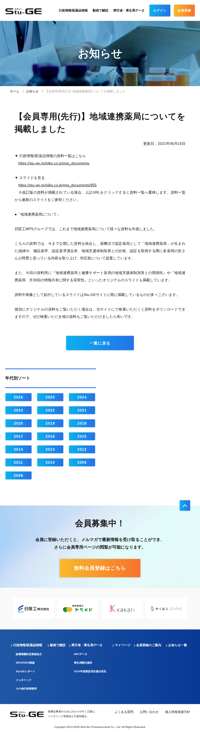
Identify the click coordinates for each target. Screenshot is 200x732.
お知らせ (32, 91)
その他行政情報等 (26, 688)
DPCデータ (80, 654)
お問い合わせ (149, 712)
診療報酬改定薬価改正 (29, 654)
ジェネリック (24, 680)
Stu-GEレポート (25, 671)
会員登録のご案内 (148, 645)
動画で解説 (100, 10)
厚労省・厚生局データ (129, 10)
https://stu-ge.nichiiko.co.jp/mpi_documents (53, 163)
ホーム (14, 91)
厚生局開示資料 (83, 662)
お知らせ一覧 (177, 645)
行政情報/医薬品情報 (73, 10)
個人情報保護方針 (177, 712)
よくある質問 (124, 712)
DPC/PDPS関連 (25, 662)
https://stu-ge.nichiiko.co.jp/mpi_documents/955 (57, 185)
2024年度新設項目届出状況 (90, 671)
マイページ (122, 645)
